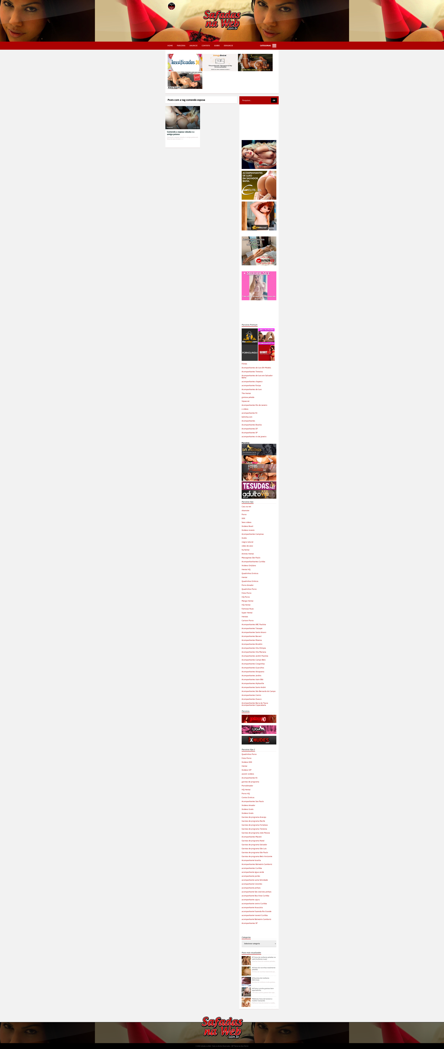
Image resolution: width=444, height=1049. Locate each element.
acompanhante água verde (253, 872)
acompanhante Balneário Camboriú (256, 919)
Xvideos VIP (246, 770)
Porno (244, 514)
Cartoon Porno (248, 620)
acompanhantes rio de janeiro (254, 436)
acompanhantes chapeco (252, 381)
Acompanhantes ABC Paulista (254, 624)
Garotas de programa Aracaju (254, 817)
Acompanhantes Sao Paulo (253, 801)
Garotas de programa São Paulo (255, 852)
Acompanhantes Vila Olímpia (254, 648)
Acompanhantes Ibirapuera (253, 672)
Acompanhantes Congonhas (253, 664)
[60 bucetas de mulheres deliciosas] (246, 981)
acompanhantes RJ (249, 413)
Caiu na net (246, 506)
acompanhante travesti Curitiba (255, 915)
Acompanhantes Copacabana (254, 705)
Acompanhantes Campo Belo (254, 660)
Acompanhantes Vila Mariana (254, 652)
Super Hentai (247, 613)
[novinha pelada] (259, 726)
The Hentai (246, 393)
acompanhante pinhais (251, 888)
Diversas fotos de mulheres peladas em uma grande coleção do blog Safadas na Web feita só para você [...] (264, 961)
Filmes (244, 364)
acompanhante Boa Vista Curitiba (255, 896)
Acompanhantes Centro (251, 695)
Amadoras (169, 127)
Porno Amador (248, 585)
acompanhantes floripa (251, 385)
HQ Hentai (246, 605)
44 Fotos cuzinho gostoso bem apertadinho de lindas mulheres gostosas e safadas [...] (264, 992)
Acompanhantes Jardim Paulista (255, 656)
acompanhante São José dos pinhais (256, 892)
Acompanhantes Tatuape (252, 628)
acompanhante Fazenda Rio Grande (256, 911)
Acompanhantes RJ (249, 778)
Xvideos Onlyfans (249, 565)
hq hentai (245, 550)
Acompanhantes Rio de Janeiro (254, 405)
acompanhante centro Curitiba (254, 903)
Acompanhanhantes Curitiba (253, 561)
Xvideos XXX (247, 762)
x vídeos (245, 409)
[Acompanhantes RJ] (266, 329)
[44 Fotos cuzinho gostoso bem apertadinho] (246, 992)
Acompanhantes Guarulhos (253, 668)
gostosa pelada (248, 397)
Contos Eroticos (248, 797)
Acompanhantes (248, 421)
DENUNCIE (228, 45)
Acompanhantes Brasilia (252, 425)
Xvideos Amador (248, 805)
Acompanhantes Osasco (252, 699)
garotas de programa (250, 782)
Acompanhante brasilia (251, 860)
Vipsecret (245, 401)
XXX (243, 518)
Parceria (181, 45)
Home (170, 45)
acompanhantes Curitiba (252, 868)
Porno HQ (246, 793)
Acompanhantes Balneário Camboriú (257, 864)
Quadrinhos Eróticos (250, 581)
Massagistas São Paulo (251, 558)
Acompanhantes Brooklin (252, 644)
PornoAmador (247, 786)
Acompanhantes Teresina (252, 372)
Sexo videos (246, 522)
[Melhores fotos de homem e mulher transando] (246, 1002)
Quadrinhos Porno (249, 589)
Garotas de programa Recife (253, 821)
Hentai (244, 577)
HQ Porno (246, 597)
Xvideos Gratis (247, 809)
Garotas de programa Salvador (254, 845)
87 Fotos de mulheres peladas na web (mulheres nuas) (264, 958)
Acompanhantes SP (249, 433)
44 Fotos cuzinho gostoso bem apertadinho (263, 989)
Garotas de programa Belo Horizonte (257, 856)
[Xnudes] (259, 737)
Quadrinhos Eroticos (250, 573)
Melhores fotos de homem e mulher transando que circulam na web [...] (264, 1003)
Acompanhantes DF (250, 429)
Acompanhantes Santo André (254, 687)
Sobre (217, 45)
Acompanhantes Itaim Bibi (252, 679)
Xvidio (244, 538)
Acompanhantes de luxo (252, 389)
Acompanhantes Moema (252, 640)
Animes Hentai (248, 554)
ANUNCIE (193, 45)
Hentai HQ (246, 569)
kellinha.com (247, 417)
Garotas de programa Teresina (254, 829)
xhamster (245, 510)
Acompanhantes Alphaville (253, 683)
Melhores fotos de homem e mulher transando (262, 1000)
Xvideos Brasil (247, 526)
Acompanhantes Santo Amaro (254, 632)
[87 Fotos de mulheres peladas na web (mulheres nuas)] (246, 960)
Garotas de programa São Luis (254, 848)
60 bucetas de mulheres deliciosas (260, 979)
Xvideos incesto (248, 530)
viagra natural (247, 542)
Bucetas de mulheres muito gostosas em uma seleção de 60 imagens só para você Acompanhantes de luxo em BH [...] (264, 982)
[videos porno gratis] (250, 346)
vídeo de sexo (247, 546)
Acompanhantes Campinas (253, 534)
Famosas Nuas (248, 609)
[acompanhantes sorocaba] (259, 237)
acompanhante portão (251, 876)
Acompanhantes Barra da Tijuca (255, 703)
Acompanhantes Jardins (251, 675)
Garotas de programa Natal (253, 841)
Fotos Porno (246, 593)
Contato (206, 45)
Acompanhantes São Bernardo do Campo (259, 691)
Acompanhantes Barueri (252, 636)
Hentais (245, 617)
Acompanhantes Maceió (252, 837)
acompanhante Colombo (252, 884)
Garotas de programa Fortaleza (255, 825)
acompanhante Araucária (252, 907)
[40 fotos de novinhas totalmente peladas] (246, 971)
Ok (274, 100)
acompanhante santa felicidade (255, 880)
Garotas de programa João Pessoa (256, 833)
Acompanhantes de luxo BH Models (256, 368)
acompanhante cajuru (251, 900)
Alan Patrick (244, 1046)
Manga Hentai (247, 601)
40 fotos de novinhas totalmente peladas (263, 968)
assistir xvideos (248, 774)
